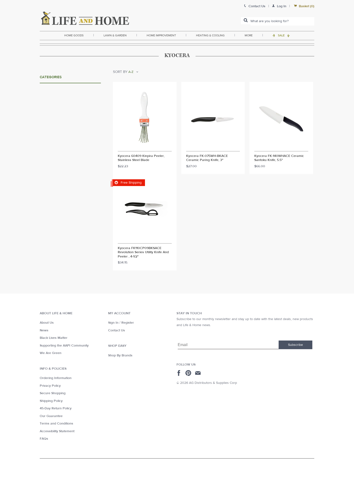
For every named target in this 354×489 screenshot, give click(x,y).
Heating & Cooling (210, 35)
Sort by (120, 72)
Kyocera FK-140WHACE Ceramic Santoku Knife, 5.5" (279, 158)
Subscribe (295, 345)
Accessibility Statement (57, 431)
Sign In (113, 323)
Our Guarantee (51, 416)
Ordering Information (56, 378)
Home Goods (74, 35)
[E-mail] (198, 373)
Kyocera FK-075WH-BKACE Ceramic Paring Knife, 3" (207, 158)
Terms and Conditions (56, 423)
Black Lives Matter (53, 338)
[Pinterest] (189, 373)
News (44, 330)
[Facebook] (180, 373)
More (249, 35)
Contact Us (116, 330)
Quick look (145, 146)
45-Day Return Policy (56, 408)
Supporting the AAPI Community (64, 345)
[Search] (245, 20)
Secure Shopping (53, 393)
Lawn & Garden (115, 35)
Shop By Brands (120, 355)
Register (127, 323)
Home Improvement (161, 35)
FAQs (44, 439)
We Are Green (50, 353)
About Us (47, 323)
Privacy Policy (50, 386)
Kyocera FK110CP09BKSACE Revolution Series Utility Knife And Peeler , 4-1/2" (143, 252)
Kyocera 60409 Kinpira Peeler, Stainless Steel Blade (141, 158)
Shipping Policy (51, 401)
